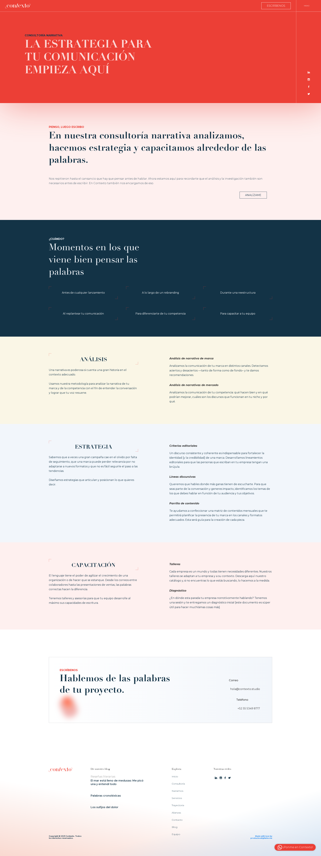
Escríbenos (276, 5)
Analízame (253, 195)
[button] (308, 6)
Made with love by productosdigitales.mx (261, 837)
